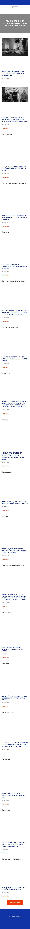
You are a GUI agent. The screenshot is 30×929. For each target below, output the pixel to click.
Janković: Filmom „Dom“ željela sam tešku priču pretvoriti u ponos (14, 698)
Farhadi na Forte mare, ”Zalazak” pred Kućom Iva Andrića (12, 649)
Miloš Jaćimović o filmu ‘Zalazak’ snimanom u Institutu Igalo (14, 795)
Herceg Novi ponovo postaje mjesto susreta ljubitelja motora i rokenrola (14, 844)
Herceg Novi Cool (15, 917)
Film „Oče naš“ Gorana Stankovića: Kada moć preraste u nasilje (14, 266)
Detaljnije (5, 82)
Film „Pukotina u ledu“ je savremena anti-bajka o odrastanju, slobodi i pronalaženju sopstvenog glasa (13, 455)
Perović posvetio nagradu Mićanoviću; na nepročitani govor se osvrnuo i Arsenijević (14, 119)
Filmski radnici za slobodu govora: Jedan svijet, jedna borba (15, 23)
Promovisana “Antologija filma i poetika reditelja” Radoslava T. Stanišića (15, 217)
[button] (15, 902)
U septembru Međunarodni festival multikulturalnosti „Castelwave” (13, 73)
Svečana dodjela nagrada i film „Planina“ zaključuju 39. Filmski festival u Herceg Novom (15, 312)
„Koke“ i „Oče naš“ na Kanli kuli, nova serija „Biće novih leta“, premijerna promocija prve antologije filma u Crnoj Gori (14, 404)
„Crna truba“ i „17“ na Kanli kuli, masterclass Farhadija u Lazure (15, 502)
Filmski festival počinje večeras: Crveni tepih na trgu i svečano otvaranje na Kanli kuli (15, 744)
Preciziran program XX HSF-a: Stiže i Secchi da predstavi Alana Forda (15, 358)
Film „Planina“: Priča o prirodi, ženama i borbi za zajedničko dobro (14, 168)
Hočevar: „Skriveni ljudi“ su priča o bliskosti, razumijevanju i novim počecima (15, 550)
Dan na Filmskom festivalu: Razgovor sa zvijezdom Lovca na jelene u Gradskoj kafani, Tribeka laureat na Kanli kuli (14, 597)
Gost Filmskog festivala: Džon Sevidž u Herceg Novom (14, 888)
